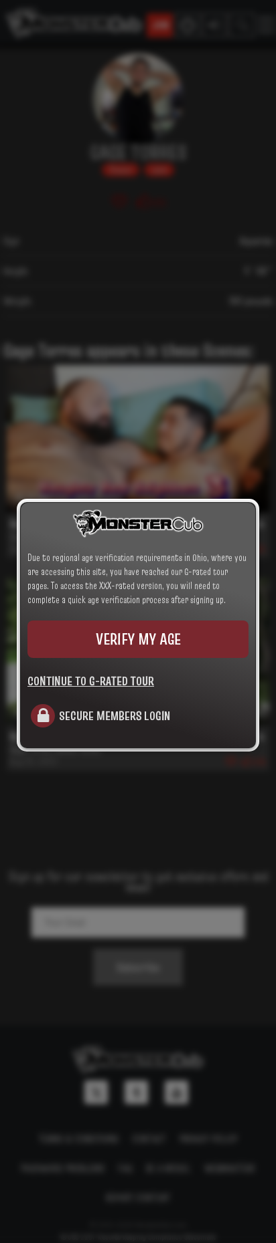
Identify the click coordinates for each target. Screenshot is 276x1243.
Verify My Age (138, 639)
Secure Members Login (114, 715)
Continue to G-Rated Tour (90, 680)
